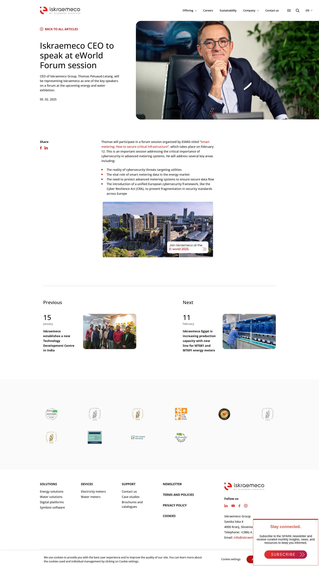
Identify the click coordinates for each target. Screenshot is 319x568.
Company (249, 10)
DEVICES (87, 484)
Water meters (91, 497)
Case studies (131, 497)
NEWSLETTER (172, 484)
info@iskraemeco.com (249, 537)
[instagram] (245, 505)
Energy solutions (51, 491)
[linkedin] (226, 505)
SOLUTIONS (48, 484)
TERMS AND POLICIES (178, 495)
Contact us (272, 10)
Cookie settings (231, 559)
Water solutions (51, 497)
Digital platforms (52, 502)
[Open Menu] (289, 10)
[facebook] (239, 505)
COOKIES (169, 516)
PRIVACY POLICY (175, 505)
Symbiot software (52, 507)
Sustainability (228, 10)
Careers (208, 10)
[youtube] (233, 506)
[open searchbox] (297, 10)
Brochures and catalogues (132, 504)
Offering (188, 10)
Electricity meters (93, 491)
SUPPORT (128, 484)
